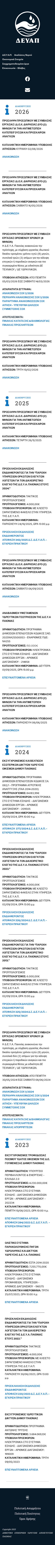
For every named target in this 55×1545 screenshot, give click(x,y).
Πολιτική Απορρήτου (27, 1508)
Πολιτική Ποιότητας (27, 1513)
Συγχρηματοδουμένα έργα (15, 63)
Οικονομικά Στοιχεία (12, 59)
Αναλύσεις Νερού (23, 55)
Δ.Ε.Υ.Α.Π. (7, 55)
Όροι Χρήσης (28, 1519)
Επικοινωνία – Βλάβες (13, 68)
